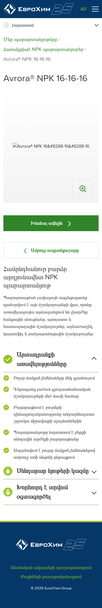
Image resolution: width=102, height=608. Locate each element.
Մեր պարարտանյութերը (30, 39)
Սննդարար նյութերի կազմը (53, 471)
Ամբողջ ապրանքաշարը (55, 250)
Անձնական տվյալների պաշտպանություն (51, 567)
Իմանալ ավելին (47, 223)
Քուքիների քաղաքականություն (51, 576)
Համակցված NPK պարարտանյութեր (43, 49)
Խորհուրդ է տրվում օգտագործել (42, 492)
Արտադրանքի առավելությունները (42, 359)
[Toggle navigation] (95, 9)
